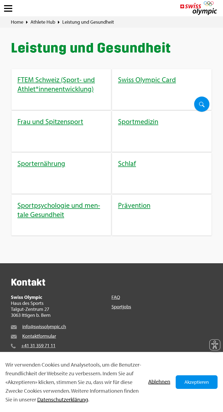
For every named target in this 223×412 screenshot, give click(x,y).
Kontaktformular (39, 336)
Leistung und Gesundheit (88, 22)
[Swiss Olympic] (198, 8)
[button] (8, 7)
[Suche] (201, 104)
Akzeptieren (196, 382)
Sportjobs (121, 307)
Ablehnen (159, 381)
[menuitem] (111, 152)
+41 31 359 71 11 (38, 345)
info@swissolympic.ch (44, 326)
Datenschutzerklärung (62, 399)
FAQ (116, 297)
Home (17, 22)
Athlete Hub (42, 22)
